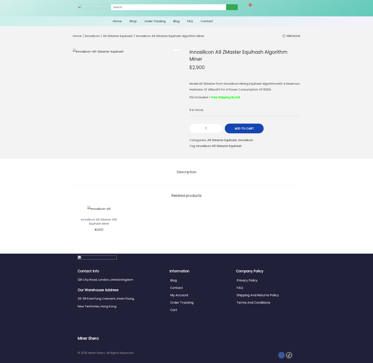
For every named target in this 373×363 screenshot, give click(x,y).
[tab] (186, 172)
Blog (176, 21)
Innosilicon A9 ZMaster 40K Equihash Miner (99, 222)
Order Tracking (155, 21)
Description (186, 172)
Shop (133, 21)
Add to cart (244, 128)
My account (179, 295)
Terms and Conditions (253, 302)
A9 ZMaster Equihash (118, 36)
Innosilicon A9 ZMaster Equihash (219, 146)
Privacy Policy (247, 280)
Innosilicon (92, 36)
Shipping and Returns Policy (258, 295)
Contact (207, 21)
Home (117, 21)
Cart (173, 310)
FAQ (190, 21)
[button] (92, 20)
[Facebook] (281, 355)
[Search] (232, 7)
